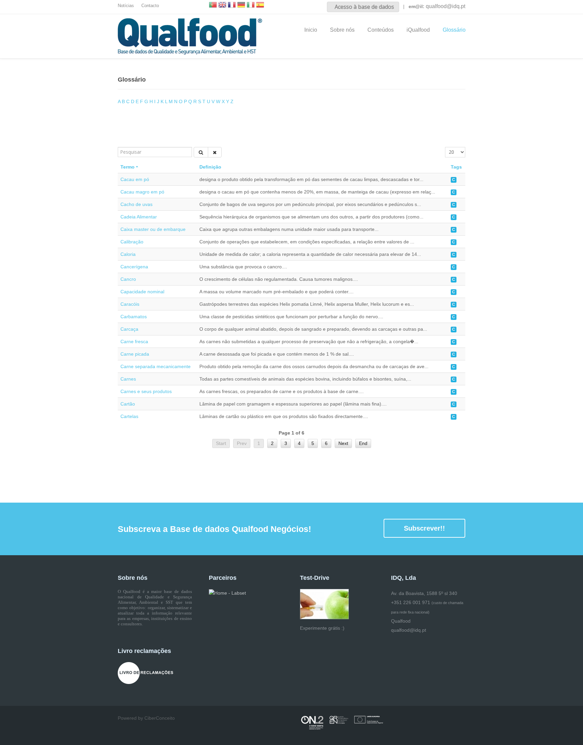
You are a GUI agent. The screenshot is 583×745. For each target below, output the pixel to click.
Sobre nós (342, 30)
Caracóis (129, 304)
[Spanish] (260, 5)
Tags (456, 167)
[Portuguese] (213, 5)
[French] (232, 5)
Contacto (150, 5)
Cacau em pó (134, 179)
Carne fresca (134, 341)
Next (343, 443)
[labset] (227, 592)
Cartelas (129, 416)
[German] (241, 5)
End (363, 443)
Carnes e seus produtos (146, 391)
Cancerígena (134, 266)
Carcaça (129, 329)
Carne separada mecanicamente (155, 366)
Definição (210, 167)
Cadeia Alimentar (138, 216)
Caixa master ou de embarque (153, 229)
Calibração (131, 241)
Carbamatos (133, 316)
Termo (127, 167)
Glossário (454, 30)
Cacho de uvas (136, 204)
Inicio (310, 30)
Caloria (128, 254)
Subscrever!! (424, 528)
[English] (222, 5)
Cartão (127, 404)
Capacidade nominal (142, 291)
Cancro (128, 279)
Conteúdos (380, 30)
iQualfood (418, 30)
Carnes (128, 379)
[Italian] (251, 5)
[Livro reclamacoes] (145, 673)
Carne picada (134, 354)
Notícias (126, 5)
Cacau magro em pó (142, 192)
